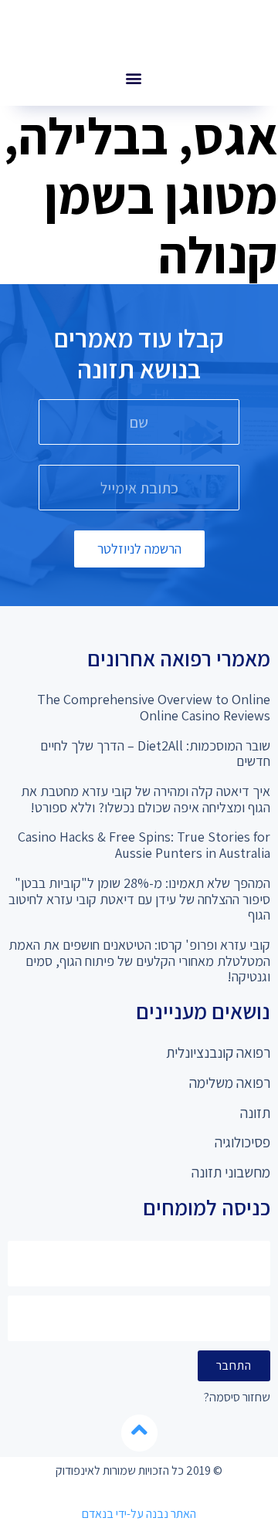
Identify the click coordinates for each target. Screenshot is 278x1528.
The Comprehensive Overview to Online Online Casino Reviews (153, 707)
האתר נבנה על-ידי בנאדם (139, 1514)
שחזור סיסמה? (237, 1398)
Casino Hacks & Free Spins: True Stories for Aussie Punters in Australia (144, 845)
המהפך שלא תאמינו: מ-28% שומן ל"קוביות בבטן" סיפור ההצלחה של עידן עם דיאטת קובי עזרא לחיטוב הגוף (139, 898)
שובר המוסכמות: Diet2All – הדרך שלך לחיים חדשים (155, 754)
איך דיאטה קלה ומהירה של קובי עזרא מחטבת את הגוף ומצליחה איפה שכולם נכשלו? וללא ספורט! (145, 799)
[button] (133, 77)
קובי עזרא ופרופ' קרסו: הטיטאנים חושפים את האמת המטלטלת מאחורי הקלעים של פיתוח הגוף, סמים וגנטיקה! (139, 960)
